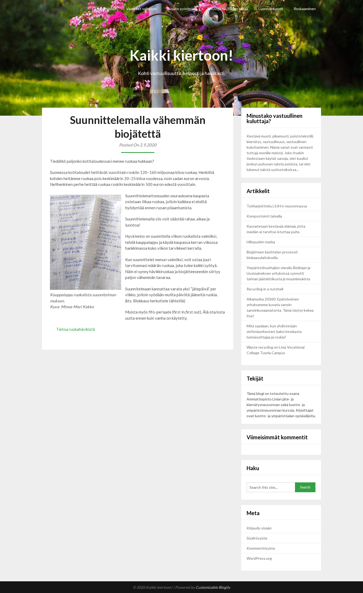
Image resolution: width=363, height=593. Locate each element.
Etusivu (109, 8)
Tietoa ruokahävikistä (75, 329)
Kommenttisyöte (261, 548)
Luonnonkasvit (271, 8)
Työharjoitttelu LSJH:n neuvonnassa (277, 206)
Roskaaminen (305, 8)
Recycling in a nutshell (265, 289)
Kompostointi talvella (264, 216)
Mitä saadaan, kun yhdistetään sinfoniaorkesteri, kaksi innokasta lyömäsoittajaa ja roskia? (274, 331)
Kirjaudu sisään (259, 528)
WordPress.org (259, 558)
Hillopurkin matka (261, 242)
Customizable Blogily (213, 587)
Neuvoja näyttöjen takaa (228, 8)
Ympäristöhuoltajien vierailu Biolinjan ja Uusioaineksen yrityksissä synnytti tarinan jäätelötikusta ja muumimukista (279, 273)
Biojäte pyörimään (182, 8)
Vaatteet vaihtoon (141, 8)
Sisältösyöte (257, 538)
